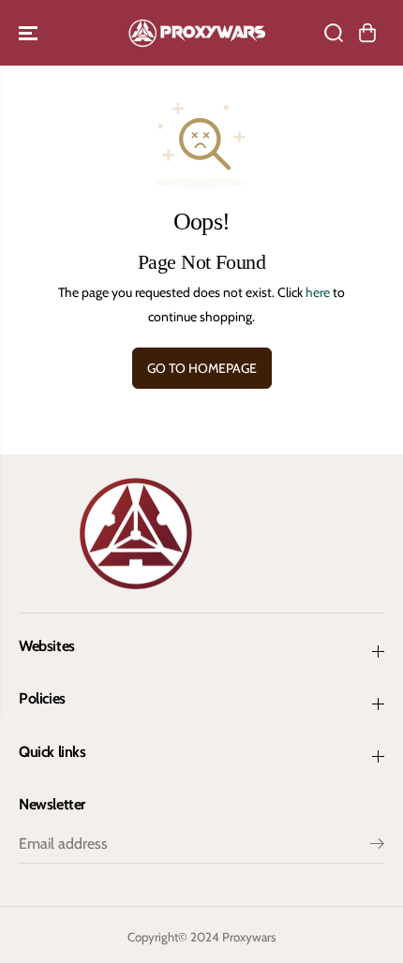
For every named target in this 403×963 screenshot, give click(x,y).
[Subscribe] (377, 845)
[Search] (334, 33)
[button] (30, 33)
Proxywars (249, 936)
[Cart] (367, 33)
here (318, 292)
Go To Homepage (202, 368)
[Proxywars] (197, 33)
